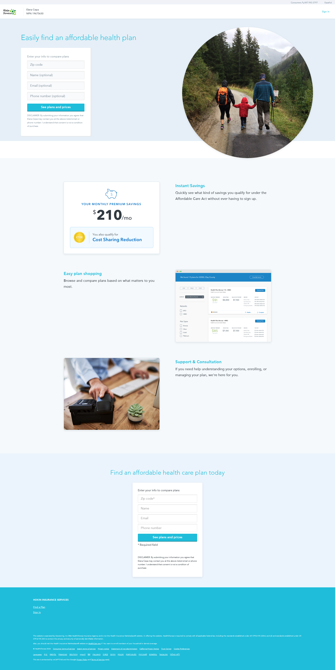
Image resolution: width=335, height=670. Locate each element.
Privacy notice (103, 649)
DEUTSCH (73, 655)
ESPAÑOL (153, 655)
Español (328, 2)
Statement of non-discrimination (124, 649)
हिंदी (89, 655)
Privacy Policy (82, 660)
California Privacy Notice (149, 649)
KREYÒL (53, 655)
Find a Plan (39, 607)
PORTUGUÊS (131, 655)
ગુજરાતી (82, 655)
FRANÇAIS (62, 655)
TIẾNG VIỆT (175, 655)
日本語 (105, 655)
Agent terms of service (86, 649)
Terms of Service (98, 660)
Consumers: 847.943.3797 (304, 2)
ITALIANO (96, 655)
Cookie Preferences (182, 649)
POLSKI (121, 655)
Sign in (325, 11)
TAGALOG (163, 655)
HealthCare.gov (94, 644)
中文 (45, 655)
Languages (37, 655)
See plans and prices (56, 107)
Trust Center (166, 649)
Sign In (37, 612)
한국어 (113, 655)
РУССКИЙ (143, 655)
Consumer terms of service (64, 649)
